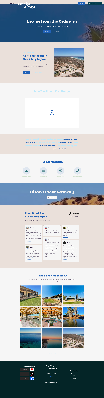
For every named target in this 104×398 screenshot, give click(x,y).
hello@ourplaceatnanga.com (51, 382)
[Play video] (52, 112)
